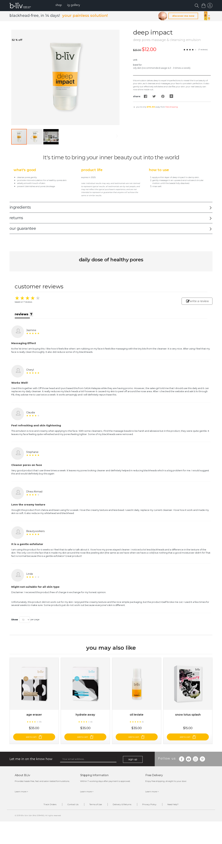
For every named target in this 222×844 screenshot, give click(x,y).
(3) (143, 722)
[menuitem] (59, 5)
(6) (91, 722)
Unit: (135, 59)
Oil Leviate (136, 714)
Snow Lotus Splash (188, 714)
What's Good (25, 170)
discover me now (183, 15)
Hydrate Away (85, 714)
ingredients (20, 207)
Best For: (137, 64)
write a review (199, 301)
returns (16, 218)
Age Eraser (34, 714)
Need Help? (172, 804)
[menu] (68, 5)
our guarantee (23, 228)
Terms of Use (95, 804)
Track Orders (50, 804)
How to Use (159, 170)
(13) (40, 722)
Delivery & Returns (122, 804)
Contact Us (72, 804)
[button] (35, 137)
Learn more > (21, 791)
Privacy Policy (149, 804)
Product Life (92, 170)
